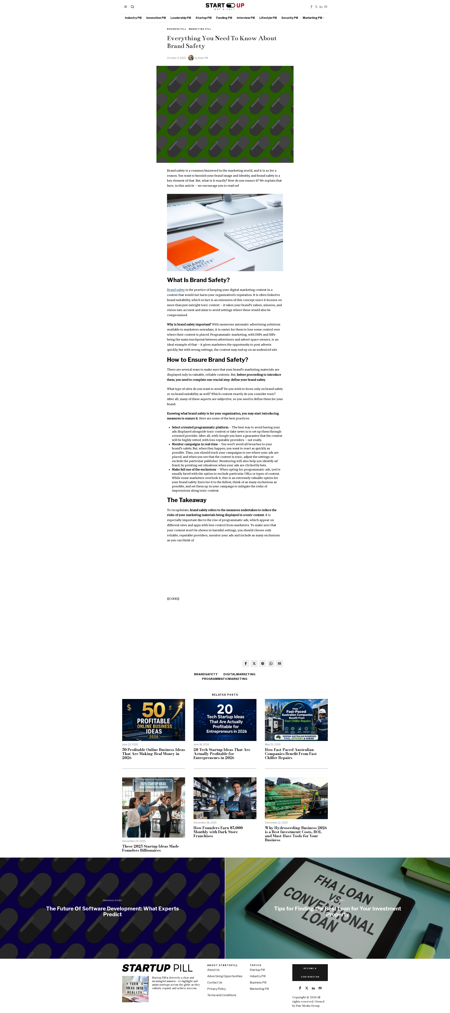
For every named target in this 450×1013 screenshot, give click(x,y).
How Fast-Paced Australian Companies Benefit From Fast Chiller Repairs (291, 754)
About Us (213, 970)
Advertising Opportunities (224, 976)
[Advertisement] (225, 571)
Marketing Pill (200, 29)
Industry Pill (257, 976)
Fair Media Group (308, 1005)
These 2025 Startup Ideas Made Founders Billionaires (150, 848)
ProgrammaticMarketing (224, 679)
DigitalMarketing (239, 674)
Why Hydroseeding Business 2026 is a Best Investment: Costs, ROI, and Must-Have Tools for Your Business (296, 834)
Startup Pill (257, 970)
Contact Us (214, 982)
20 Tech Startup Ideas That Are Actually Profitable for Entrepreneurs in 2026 (222, 754)
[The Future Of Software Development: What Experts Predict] (112, 908)
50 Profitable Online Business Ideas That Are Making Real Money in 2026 (153, 754)
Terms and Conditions (221, 995)
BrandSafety (206, 674)
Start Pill (203, 57)
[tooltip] (311, 7)
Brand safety (176, 290)
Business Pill (177, 29)
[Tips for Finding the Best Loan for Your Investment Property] (337, 908)
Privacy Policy (216, 989)
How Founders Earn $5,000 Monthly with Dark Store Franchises (218, 832)
